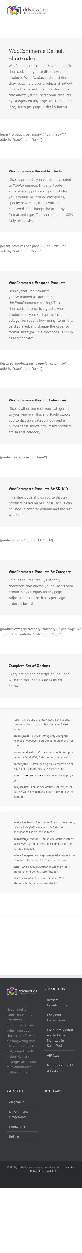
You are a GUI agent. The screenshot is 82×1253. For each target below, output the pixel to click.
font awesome (32, 775)
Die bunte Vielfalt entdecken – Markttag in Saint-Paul (60, 1038)
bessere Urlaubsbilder (57, 1002)
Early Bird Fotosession (56, 1017)
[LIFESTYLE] (46, 1102)
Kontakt (50, 1171)
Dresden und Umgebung (18, 1114)
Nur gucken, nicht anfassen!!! (60, 1067)
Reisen (14, 1136)
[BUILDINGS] (52, 1102)
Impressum (63, 1167)
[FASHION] (49, 1102)
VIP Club (53, 1055)
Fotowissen (17, 1126)
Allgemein (16, 1102)
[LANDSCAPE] (44, 1102)
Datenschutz (37, 1171)
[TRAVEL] (47, 1102)
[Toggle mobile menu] (73, 6)
